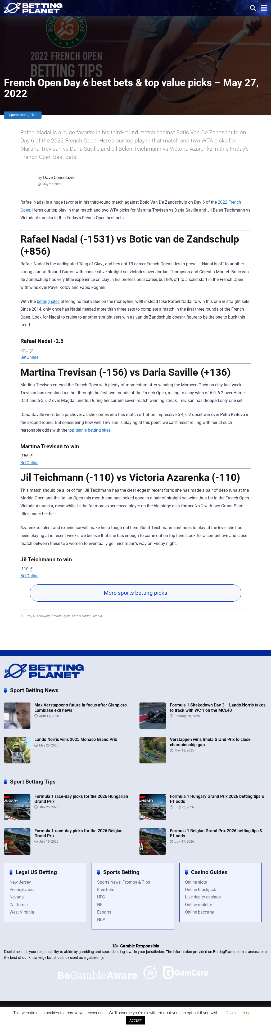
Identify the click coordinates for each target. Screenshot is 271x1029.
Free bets (105, 889)
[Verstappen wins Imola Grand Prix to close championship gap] (152, 761)
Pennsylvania (22, 889)
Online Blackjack (200, 889)
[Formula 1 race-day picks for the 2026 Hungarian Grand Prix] (17, 818)
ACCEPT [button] (135, 1020)
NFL (101, 904)
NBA (101, 919)
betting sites (48, 301)
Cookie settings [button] (239, 1012)
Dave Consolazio (59, 177)
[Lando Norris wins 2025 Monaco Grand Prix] (17, 761)
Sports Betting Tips (22, 115)
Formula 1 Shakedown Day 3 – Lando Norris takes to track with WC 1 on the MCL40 (217, 708)
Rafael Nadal (81, 616)
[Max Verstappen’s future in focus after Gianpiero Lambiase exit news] (17, 727)
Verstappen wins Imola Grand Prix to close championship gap (210, 742)
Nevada (17, 897)
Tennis (97, 616)
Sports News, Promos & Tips (123, 882)
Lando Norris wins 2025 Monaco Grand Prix (75, 739)
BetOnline (29, 357)
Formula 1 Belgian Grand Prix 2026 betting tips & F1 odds (216, 833)
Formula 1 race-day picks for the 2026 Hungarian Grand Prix (81, 799)
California (19, 904)
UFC (101, 897)
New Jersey (20, 882)
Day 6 (30, 616)
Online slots (196, 882)
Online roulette (198, 904)
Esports (104, 912)
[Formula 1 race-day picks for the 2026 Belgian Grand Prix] (17, 853)
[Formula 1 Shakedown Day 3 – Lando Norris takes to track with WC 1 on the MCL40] (152, 727)
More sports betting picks (135, 593)
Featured (43, 616)
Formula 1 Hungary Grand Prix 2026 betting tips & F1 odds (217, 799)
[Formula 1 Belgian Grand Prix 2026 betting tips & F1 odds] (152, 853)
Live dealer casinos (203, 897)
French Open (61, 616)
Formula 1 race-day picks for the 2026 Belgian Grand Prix (78, 833)
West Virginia (22, 912)
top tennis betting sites (89, 430)
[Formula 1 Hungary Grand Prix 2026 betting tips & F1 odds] (152, 818)
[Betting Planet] (33, 7)
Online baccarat (199, 912)
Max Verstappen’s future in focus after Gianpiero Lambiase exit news (80, 708)
